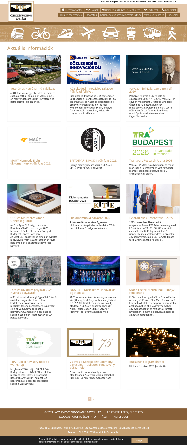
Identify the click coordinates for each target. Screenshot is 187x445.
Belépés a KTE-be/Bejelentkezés (122, 10)
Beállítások (92, 441)
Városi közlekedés (154, 15)
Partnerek (152, 10)
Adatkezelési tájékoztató (125, 412)
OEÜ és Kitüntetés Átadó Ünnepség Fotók (34, 217)
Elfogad (139, 440)
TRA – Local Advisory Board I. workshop (34, 358)
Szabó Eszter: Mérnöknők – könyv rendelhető (153, 289)
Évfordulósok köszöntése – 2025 (153, 217)
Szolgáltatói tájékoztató (77, 416)
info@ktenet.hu (110, 432)
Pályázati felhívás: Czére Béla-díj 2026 (153, 88)
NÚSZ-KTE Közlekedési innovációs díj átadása (93, 289)
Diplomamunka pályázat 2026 (93, 217)
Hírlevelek (172, 15)
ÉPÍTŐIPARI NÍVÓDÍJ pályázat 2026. (93, 153)
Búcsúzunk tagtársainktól (153, 358)
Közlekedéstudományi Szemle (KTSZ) (120, 15)
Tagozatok (91, 15)
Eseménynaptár (73, 10)
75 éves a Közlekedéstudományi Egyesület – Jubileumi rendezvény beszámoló (93, 358)
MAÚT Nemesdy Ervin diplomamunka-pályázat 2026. (34, 153)
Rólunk (94, 10)
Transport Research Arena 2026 (153, 153)
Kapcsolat (170, 10)
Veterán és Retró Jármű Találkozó (34, 88)
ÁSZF (105, 416)
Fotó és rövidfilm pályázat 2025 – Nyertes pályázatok (34, 289)
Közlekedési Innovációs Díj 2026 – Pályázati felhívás (93, 88)
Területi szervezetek (71, 15)
